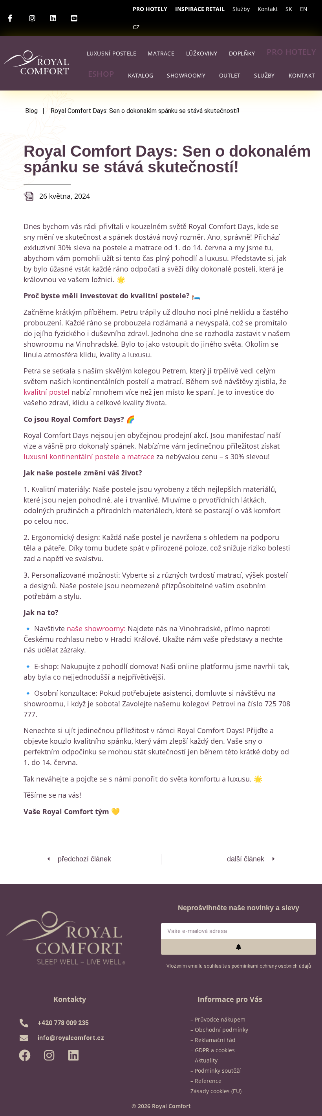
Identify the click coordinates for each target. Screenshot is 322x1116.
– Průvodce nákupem (217, 1019)
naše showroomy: (96, 628)
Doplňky (242, 53)
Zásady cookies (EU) (216, 1091)
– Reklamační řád (213, 1040)
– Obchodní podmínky (219, 1029)
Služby (241, 9)
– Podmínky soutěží (215, 1070)
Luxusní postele (111, 53)
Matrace (161, 53)
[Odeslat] (238, 947)
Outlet (229, 75)
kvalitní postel (47, 392)
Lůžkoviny (202, 53)
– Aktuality (204, 1060)
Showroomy (186, 75)
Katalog (141, 75)
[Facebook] (24, 1055)
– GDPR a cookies (212, 1050)
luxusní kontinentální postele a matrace (89, 456)
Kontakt (268, 9)
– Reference (205, 1081)
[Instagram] (49, 1055)
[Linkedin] (73, 1055)
